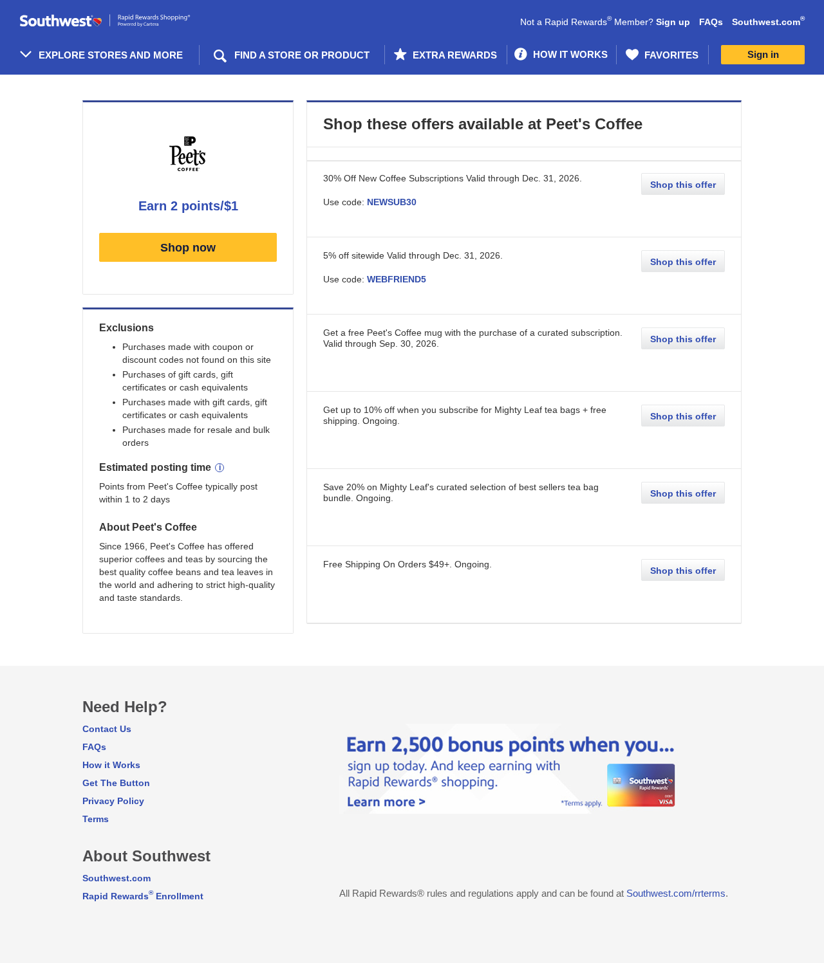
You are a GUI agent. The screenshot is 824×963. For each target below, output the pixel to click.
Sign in (763, 54)
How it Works (111, 765)
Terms (95, 819)
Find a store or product (302, 55)
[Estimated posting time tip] (219, 467)
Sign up (673, 22)
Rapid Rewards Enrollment (142, 896)
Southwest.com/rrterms (676, 893)
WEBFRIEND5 (396, 279)
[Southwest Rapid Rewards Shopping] (119, 21)
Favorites (670, 55)
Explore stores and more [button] (111, 55)
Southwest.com (768, 22)
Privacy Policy (113, 801)
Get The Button (116, 783)
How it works (569, 54)
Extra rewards (453, 55)
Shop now (188, 247)
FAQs (711, 22)
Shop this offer (683, 184)
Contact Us (106, 729)
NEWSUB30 (392, 202)
